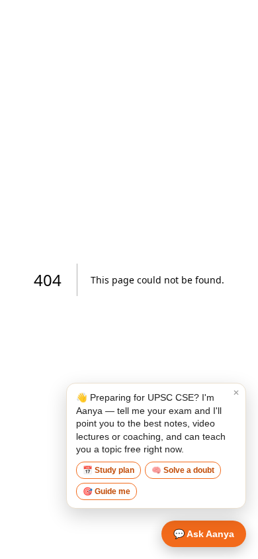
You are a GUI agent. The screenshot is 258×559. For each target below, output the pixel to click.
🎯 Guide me (106, 491)
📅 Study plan (108, 470)
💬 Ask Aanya (203, 534)
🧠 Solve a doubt (182, 470)
